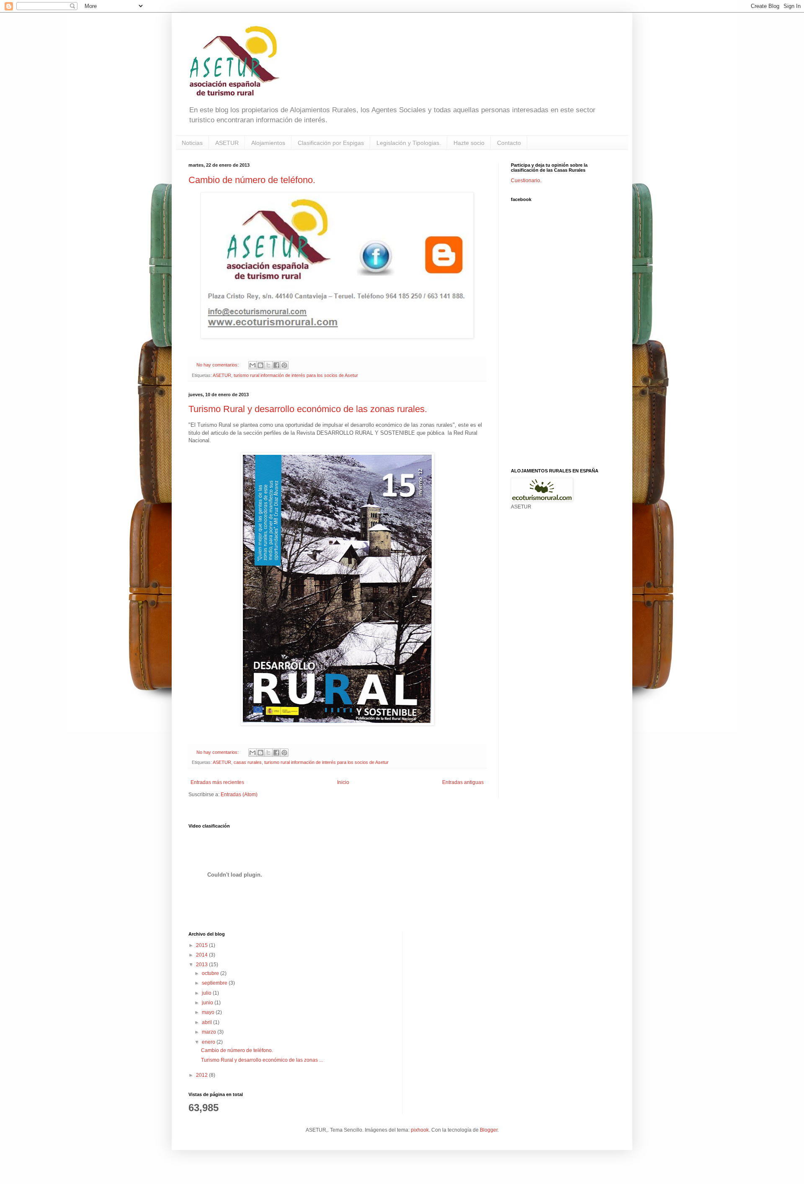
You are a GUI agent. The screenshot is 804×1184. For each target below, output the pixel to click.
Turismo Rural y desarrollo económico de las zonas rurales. (307, 409)
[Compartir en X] (268, 365)
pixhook (420, 1130)
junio (208, 1003)
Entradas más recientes (217, 782)
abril (207, 1022)
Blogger (488, 1130)
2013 (202, 964)
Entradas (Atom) (239, 794)
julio (207, 993)
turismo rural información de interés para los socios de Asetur (296, 375)
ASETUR (227, 142)
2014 (202, 955)
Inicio (343, 782)
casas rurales (248, 762)
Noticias (192, 142)
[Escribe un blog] (260, 365)
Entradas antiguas (463, 782)
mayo (209, 1012)
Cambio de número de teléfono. (251, 180)
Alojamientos (268, 142)
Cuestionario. (526, 180)
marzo (209, 1032)
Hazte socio (469, 142)
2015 (202, 945)
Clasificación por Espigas (331, 142)
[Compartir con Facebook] (276, 365)
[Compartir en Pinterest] (284, 365)
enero (209, 1042)
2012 (202, 1075)
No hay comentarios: (218, 364)
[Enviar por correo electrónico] (252, 365)
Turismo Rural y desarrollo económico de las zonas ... (262, 1060)
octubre (211, 973)
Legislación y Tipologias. (408, 142)
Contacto (509, 142)
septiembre (215, 983)
